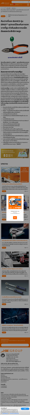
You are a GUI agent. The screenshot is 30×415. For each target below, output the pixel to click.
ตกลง (25, 408)
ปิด (15, 218)
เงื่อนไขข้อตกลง (5, 413)
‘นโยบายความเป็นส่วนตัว (14, 413)
